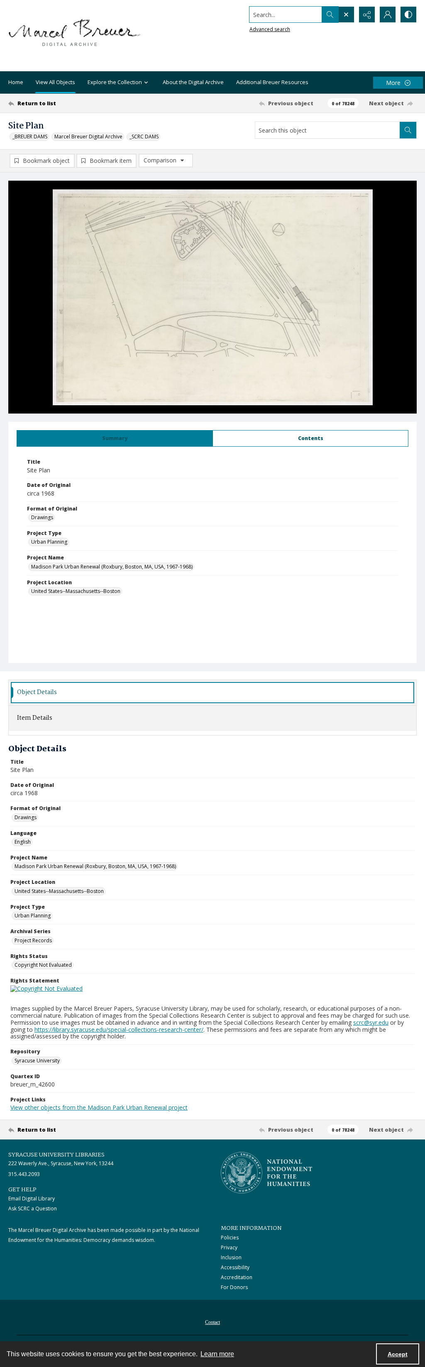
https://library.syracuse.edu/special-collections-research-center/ (118, 1029)
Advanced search (269, 29)
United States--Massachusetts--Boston (75, 591)
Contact (212, 1322)
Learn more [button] (217, 1353)
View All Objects (55, 82)
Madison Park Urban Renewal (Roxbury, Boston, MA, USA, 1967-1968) (112, 566)
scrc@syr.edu (370, 1022)
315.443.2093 (24, 1174)
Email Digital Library (31, 1198)
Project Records (33, 940)
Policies (230, 1237)
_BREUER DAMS (29, 136)
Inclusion (231, 1257)
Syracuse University (37, 1060)
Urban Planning (49, 541)
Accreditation (236, 1277)
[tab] (114, 438)
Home (15, 82)
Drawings (42, 517)
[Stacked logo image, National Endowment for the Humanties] (266, 1172)
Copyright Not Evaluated (43, 964)
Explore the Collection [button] (115, 82)
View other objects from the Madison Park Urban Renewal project (99, 1107)
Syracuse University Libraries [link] (56, 1154)
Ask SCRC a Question (32, 1208)
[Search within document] (408, 130)
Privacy (229, 1247)
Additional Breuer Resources (272, 82)
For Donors (234, 1287)
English (23, 841)
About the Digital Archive (193, 82)
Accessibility (235, 1267)
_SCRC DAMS (144, 136)
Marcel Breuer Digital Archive (88, 136)
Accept (398, 1354)
